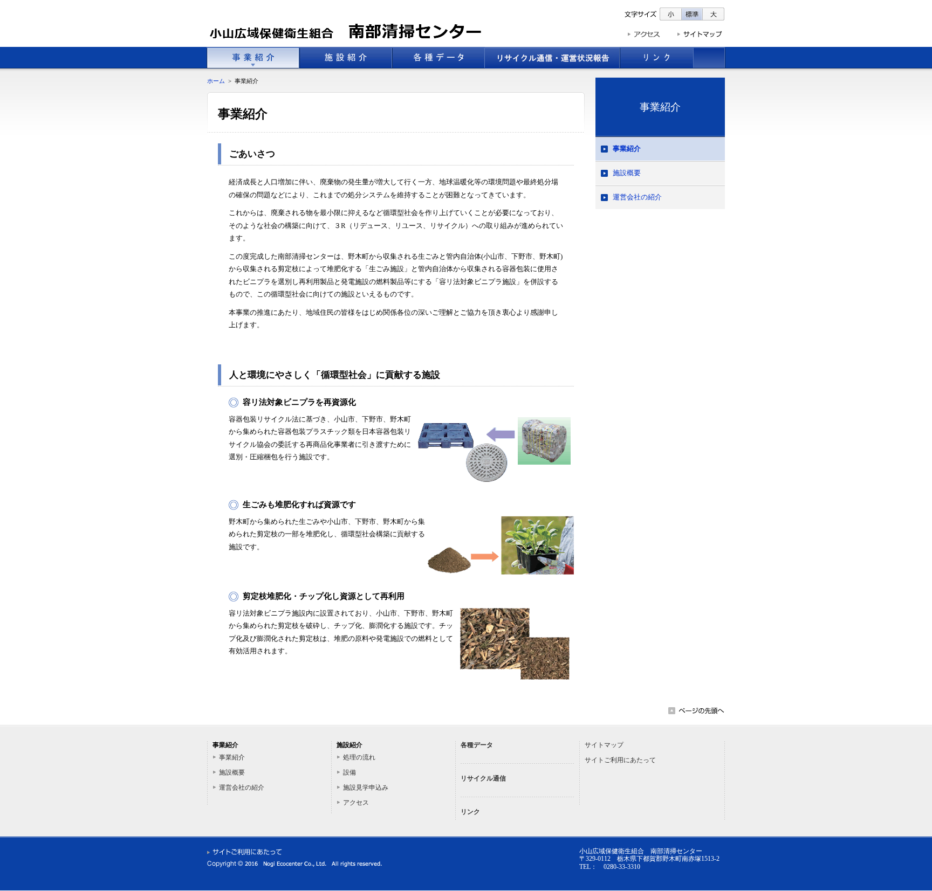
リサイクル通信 (483, 778)
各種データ (477, 745)
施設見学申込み (365, 787)
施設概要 (627, 173)
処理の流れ (359, 757)
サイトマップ (604, 745)
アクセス (356, 802)
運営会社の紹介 (637, 197)
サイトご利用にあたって (620, 760)
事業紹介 (660, 107)
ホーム (216, 81)
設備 (349, 772)
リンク (470, 812)
